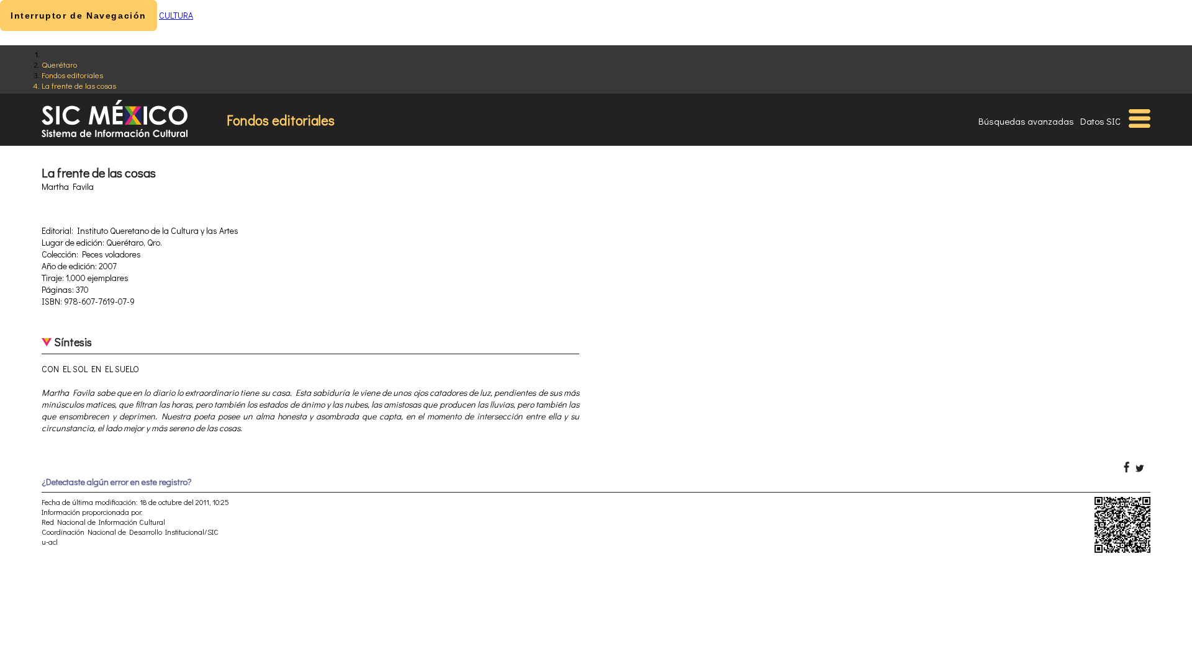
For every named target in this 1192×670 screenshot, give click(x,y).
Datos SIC (1100, 121)
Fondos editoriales (72, 74)
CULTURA (176, 15)
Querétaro (59, 64)
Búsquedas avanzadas (1026, 121)
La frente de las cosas (79, 85)
